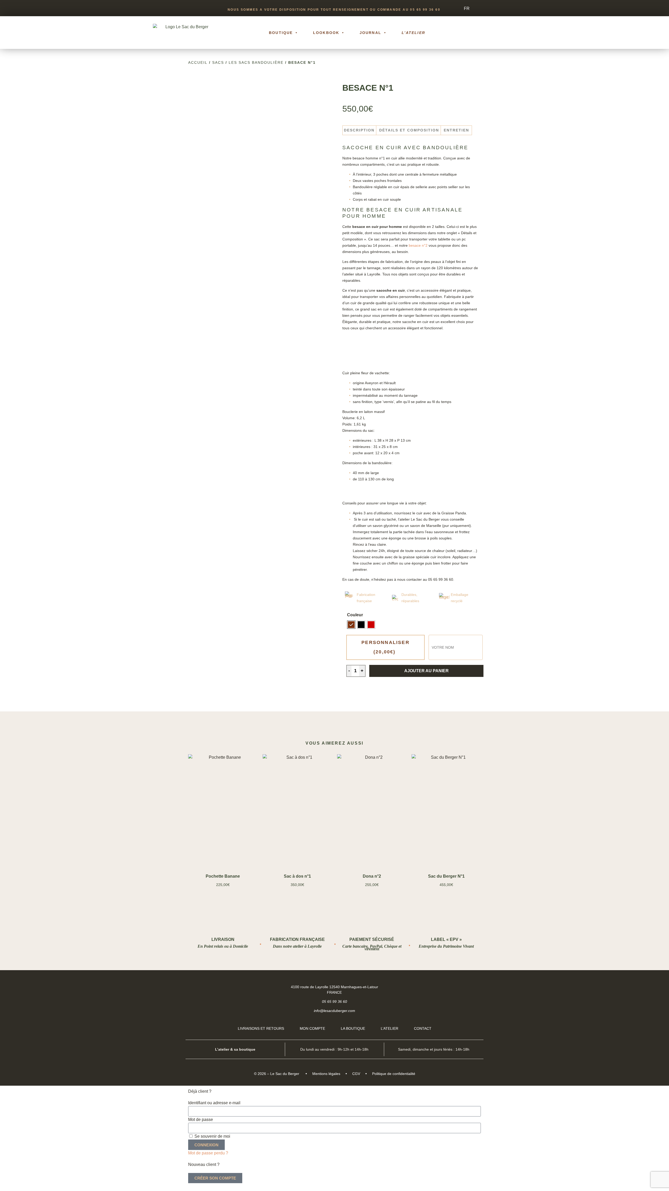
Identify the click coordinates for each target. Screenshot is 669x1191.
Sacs (218, 62)
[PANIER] (493, 33)
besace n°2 (418, 245)
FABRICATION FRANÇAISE (297, 939)
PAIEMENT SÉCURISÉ (371, 939)
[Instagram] (475, 987)
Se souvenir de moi (211, 1136)
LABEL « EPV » (446, 939)
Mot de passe (200, 1119)
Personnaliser (385, 647)
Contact (422, 1028)
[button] (512, 32)
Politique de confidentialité (393, 1074)
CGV (356, 1074)
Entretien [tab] (456, 130)
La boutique (353, 1028)
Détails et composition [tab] (409, 130)
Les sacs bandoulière (256, 62)
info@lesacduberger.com (334, 1011)
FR (467, 8)
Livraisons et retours (261, 1028)
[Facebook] (461, 987)
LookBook (326, 33)
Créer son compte (215, 1178)
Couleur (355, 615)
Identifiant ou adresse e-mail (214, 1103)
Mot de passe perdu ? (208, 1153)
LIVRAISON (222, 939)
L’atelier (413, 33)
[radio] (351, 625)
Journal (370, 33)
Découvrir (223, 851)
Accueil (197, 62)
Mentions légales (326, 1074)
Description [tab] (359, 130)
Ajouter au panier (426, 671)
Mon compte (312, 1028)
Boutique (281, 33)
